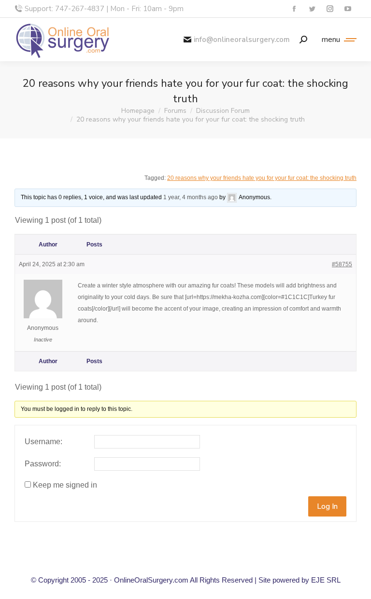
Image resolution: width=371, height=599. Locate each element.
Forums (175, 110)
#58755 (342, 264)
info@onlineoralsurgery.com (242, 39)
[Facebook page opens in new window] (294, 9)
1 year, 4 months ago (190, 197)
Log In (327, 506)
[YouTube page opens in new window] (348, 9)
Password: (43, 464)
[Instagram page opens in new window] (330, 9)
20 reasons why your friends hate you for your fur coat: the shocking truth (262, 178)
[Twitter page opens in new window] (312, 9)
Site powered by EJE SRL (299, 580)
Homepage (138, 110)
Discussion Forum (223, 110)
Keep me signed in (65, 485)
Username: (43, 441)
